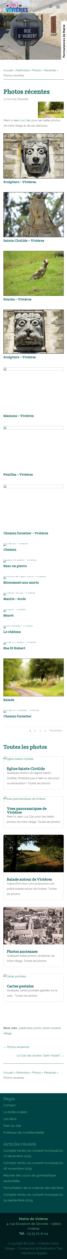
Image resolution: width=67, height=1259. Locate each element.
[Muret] (14, 609)
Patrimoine (22, 70)
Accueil (8, 70)
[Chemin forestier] (21, 710)
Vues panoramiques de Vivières (27, 810)
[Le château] (18, 625)
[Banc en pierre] (19, 559)
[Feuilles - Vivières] (33, 428)
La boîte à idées (15, 1112)
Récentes (50, 70)
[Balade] (33, 695)
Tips (59, 1248)
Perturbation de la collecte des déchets (33, 1188)
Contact (9, 1105)
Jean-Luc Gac (22, 120)
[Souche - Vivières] (33, 294)
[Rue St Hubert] (19, 641)
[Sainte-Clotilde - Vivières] (33, 236)
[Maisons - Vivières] (33, 369)
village (7, 1033)
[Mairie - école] (19, 592)
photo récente (52, 1028)
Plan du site (12, 1125)
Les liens (9, 1119)
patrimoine (26, 1028)
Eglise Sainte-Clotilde (26, 768)
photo (38, 1028)
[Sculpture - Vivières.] (33, 177)
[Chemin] (15, 543)
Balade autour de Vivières (29, 879)
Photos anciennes (22, 951)
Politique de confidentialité (23, 1132)
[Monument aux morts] (24, 576)
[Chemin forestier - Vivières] (33, 487)
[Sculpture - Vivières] (33, 352)
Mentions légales (34, 1253)
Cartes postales (20, 986)
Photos (36, 70)
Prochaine (55, 730)
